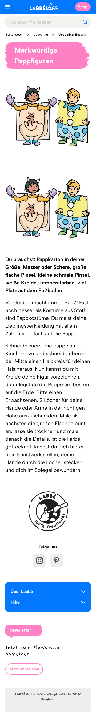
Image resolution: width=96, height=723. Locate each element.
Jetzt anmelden (24, 669)
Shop (83, 6)
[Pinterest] (56, 560)
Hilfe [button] (15, 602)
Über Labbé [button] (22, 591)
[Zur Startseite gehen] (43, 6)
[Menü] (7, 6)
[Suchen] (85, 22)
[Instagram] (39, 560)
